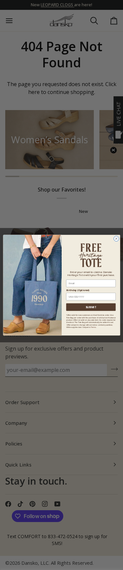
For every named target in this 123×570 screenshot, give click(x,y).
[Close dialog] (116, 238)
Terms (93, 327)
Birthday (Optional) (77, 290)
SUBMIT (90, 307)
